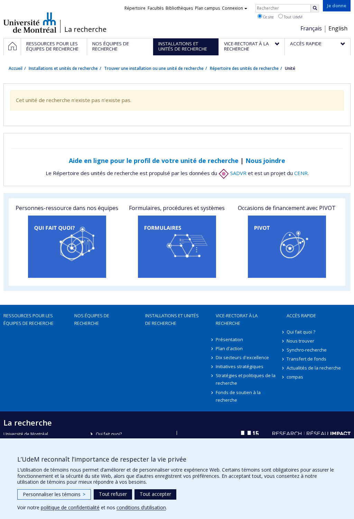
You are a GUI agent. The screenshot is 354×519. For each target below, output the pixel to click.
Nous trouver (300, 341)
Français (311, 28)
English (337, 28)
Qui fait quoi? (109, 434)
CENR (301, 173)
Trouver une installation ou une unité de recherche (154, 68)
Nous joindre (265, 160)
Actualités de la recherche (314, 368)
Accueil (15, 68)
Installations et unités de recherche (63, 68)
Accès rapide (301, 315)
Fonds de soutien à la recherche (238, 396)
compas (295, 377)
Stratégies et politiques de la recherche (246, 379)
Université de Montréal (29, 22)
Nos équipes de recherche (91, 319)
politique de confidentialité (70, 507)
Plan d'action (229, 348)
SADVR (237, 173)
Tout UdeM (292, 16)
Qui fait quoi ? (301, 332)
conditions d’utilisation (141, 507)
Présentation (229, 339)
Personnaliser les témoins (54, 494)
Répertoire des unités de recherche (244, 68)
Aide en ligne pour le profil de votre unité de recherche (154, 160)
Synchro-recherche (307, 350)
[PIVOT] (286, 247)
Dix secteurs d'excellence (242, 357)
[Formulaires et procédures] (177, 247)
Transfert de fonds (306, 359)
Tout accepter (155, 494)
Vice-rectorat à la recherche (237, 319)
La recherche (85, 29)
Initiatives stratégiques (239, 366)
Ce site (267, 16)
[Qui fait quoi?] (67, 247)
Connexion (232, 8)
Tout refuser (113, 494)
